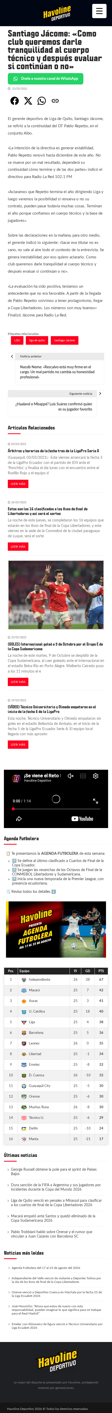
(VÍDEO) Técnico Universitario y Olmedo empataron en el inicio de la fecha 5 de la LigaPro (52, 709)
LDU (17, 340)
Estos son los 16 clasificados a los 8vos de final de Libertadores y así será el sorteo (48, 511)
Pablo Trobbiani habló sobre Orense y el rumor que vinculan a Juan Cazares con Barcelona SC (51, 1234)
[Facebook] (14, 100)
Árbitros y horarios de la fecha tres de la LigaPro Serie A (53, 451)
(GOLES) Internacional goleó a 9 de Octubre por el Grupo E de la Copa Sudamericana (55, 646)
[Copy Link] (55, 100)
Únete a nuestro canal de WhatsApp (49, 79)
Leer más (18, 483)
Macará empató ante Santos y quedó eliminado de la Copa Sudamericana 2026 (53, 1218)
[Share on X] (28, 100)
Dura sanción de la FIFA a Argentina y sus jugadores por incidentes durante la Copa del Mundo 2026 (56, 1187)
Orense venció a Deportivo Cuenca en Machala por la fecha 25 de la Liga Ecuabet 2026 (57, 1294)
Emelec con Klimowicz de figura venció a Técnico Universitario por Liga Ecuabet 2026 (57, 1326)
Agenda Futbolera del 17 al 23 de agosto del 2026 (46, 1267)
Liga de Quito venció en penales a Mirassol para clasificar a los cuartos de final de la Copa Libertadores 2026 (56, 1203)
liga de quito (37, 340)
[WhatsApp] (41, 100)
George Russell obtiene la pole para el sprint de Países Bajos (54, 1172)
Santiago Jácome (64, 340)
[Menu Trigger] (99, 11)
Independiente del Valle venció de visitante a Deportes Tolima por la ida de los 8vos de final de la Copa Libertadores (56, 1280)
